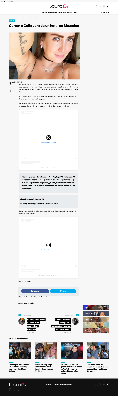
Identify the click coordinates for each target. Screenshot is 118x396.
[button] (9, 12)
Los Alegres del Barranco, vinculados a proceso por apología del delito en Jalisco (19, 368)
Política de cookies (66, 384)
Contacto (106, 12)
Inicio (10, 17)
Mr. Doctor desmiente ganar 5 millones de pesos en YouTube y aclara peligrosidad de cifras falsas (71, 369)
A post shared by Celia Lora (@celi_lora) (48, 167)
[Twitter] (100, 6)
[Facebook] (96, 6)
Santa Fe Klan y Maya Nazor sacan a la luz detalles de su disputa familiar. (44, 368)
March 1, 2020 (52, 203)
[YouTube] (107, 6)
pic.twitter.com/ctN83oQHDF (32, 199)
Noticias (16, 17)
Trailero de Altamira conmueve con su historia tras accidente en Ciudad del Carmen (97, 368)
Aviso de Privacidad (52, 384)
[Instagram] (104, 6)
